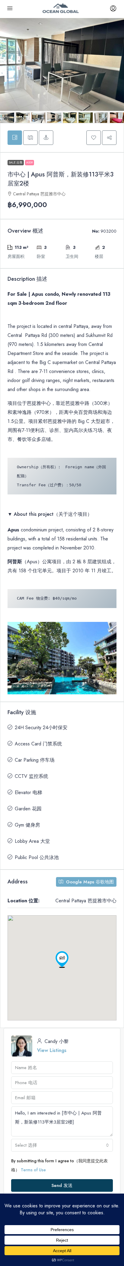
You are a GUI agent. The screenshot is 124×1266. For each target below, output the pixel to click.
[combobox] (62, 1145)
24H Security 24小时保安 (41, 727)
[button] (93, 137)
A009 (29, 162)
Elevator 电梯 (28, 792)
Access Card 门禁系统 (38, 743)
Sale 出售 (16, 162)
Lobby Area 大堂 (32, 841)
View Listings (52, 1050)
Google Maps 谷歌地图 (89, 882)
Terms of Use (33, 1170)
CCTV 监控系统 (31, 776)
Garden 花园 (28, 808)
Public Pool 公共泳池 (37, 857)
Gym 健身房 (27, 824)
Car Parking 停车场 (34, 760)
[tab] (15, 137)
